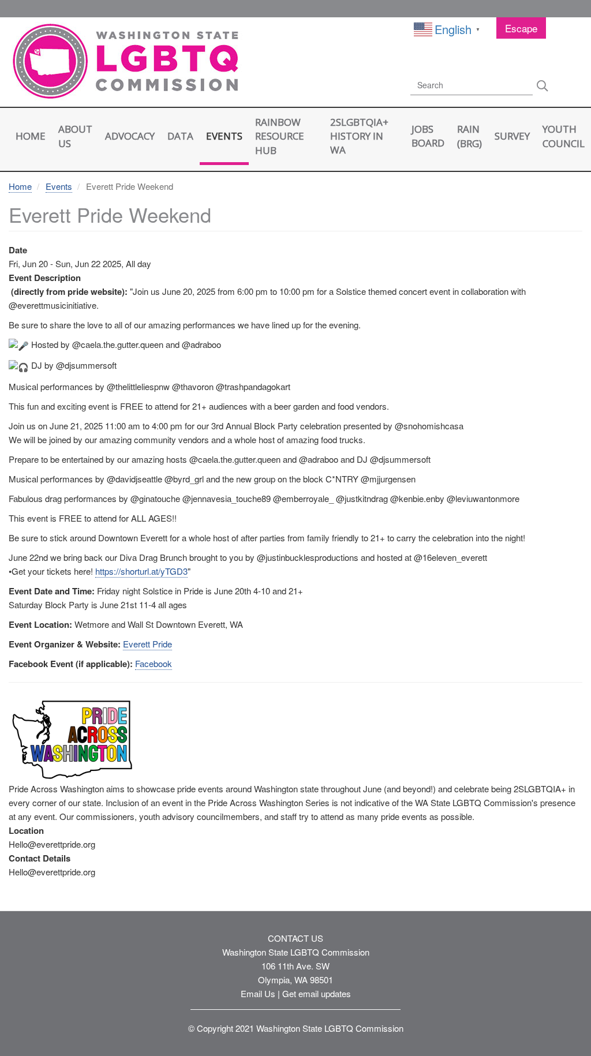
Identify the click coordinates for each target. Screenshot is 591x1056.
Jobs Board (428, 135)
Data (180, 136)
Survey (512, 136)
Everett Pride (147, 644)
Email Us (258, 993)
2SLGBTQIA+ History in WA (359, 136)
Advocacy (130, 136)
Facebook (153, 663)
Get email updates (316, 993)
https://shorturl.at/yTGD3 (141, 571)
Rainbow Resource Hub (279, 136)
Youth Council (564, 135)
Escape (521, 28)
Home (31, 136)
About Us (75, 135)
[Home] (121, 62)
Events (224, 136)
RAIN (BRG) (469, 135)
